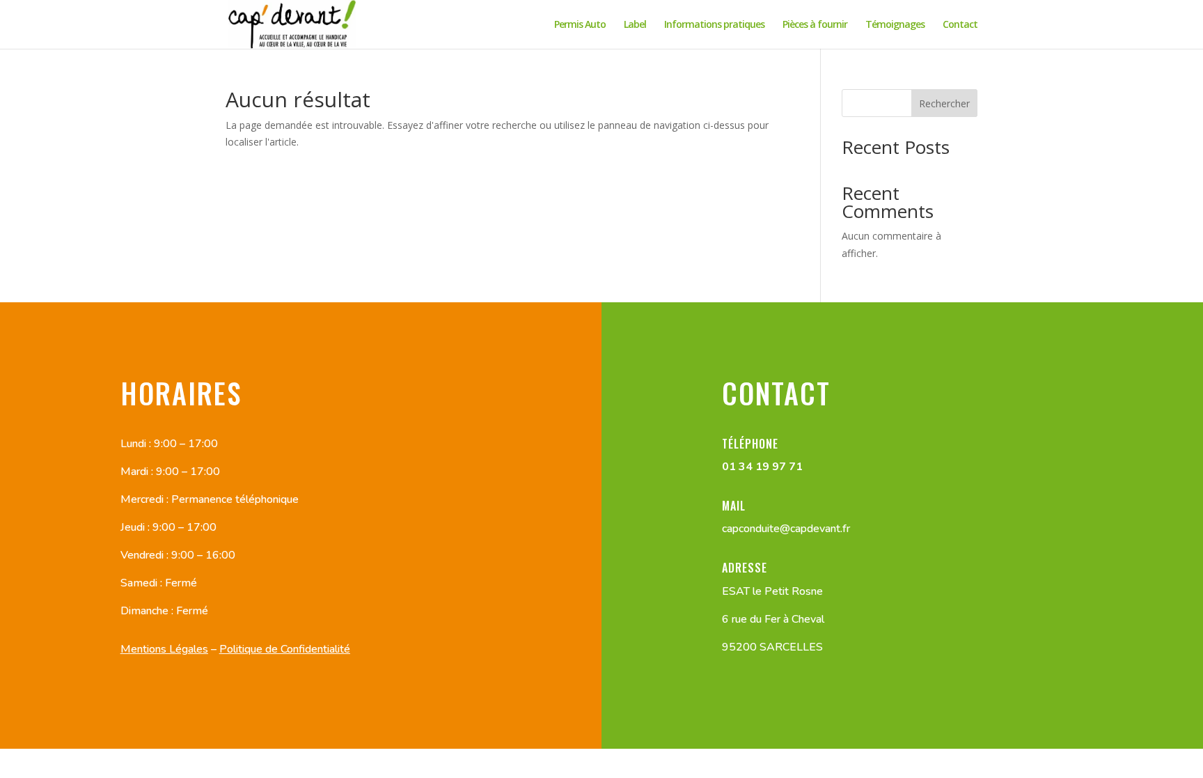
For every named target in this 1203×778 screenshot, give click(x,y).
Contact (960, 25)
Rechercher (944, 103)
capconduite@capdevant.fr (786, 528)
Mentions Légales (164, 649)
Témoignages (895, 25)
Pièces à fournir (815, 25)
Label (635, 25)
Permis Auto (580, 25)
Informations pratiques (714, 25)
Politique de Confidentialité (284, 649)
